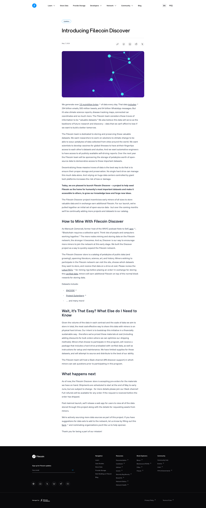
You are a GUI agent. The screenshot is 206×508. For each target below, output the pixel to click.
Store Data (98, 467)
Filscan (139, 471)
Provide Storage (100, 470)
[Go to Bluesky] (54, 484)
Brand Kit (119, 478)
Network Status (121, 481)
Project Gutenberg (75, 295)
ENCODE (70, 290)
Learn (97, 460)
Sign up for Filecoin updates (41, 466)
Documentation (121, 460)
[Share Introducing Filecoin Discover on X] (142, 44)
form (64, 425)
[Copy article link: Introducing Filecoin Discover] (117, 44)
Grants (118, 471)
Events (159, 464)
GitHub (118, 467)
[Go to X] (47, 484)
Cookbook (119, 464)
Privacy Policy (149, 500)
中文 (171, 5)
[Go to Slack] (33, 484)
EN (164, 5)
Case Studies (99, 464)
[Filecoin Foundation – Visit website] (45, 500)
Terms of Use (167, 500)
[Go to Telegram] (61, 484)
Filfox (138, 467)
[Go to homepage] (34, 5)
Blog (96, 477)
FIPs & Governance (163, 471)
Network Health (121, 485)
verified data (72, 273)
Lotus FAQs (67, 269)
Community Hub (162, 460)
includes (132, 104)
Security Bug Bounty (123, 474)
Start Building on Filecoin (103, 474)
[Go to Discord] (40, 484)
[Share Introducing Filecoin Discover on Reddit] (136, 44)
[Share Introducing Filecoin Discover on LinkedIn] (130, 44)
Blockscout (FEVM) (143, 464)
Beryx (139, 460)
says (131, 228)
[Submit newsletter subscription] (72, 470)
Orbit (159, 467)
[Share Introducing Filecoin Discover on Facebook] (124, 44)
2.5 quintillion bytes (89, 104)
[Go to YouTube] (68, 484)
